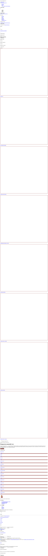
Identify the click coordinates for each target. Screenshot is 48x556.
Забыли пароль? (2, 529)
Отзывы (3, 18)
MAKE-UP (3, 503)
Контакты (3, 19)
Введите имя (9, 536)
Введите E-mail (9, 538)
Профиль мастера (4, 20)
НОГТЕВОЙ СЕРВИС (5, 502)
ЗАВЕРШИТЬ (2, 555)
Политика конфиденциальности (4, 517)
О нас (2, 5)
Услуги (3, 4)
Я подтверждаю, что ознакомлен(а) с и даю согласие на (17, 539)
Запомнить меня (3, 528)
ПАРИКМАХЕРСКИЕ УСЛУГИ (6, 501)
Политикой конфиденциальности (15, 539)
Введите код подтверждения (11, 551)
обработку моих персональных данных (29, 539)
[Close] (0, 32)
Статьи (3, 508)
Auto (2, 11)
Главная (3, 16)
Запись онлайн (2, 7)
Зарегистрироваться (2, 532)
